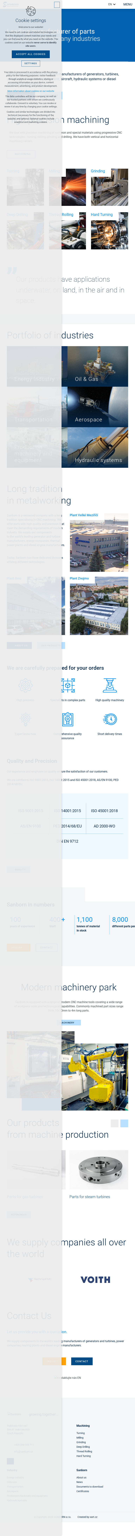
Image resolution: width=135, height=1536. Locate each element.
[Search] (104, 4)
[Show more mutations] (114, 4)
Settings (30, 63)
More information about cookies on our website (30, 91)
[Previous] (126, 1280)
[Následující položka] (124, 1123)
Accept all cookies (30, 54)
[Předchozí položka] (114, 1123)
